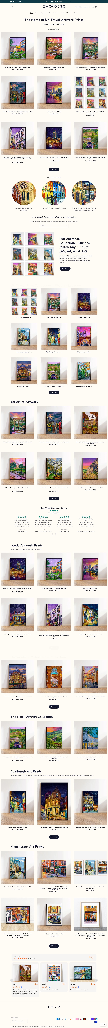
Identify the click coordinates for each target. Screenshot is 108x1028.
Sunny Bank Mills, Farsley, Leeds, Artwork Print (17, 67)
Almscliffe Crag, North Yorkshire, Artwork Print (90, 487)
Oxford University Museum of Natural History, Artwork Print (54, 696)
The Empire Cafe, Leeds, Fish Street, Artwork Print (17, 634)
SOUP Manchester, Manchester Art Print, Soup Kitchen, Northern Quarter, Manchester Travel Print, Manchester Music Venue (90, 935)
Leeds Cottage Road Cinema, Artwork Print (90, 634)
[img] (54, 510)
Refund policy (32, 1026)
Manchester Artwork (23, 352)
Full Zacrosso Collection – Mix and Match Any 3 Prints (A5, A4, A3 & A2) (75, 245)
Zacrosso (17, 1026)
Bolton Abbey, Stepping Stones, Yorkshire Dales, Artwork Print (17, 488)
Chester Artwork (83, 352)
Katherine (16, 984)
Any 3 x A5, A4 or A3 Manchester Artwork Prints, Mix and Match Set (90, 887)
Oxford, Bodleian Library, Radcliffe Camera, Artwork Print (17, 696)
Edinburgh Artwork (53, 352)
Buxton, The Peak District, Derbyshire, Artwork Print (90, 757)
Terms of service (41, 1026)
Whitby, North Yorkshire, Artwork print (54, 67)
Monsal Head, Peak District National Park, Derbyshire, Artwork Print (54, 757)
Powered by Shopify (23, 1026)
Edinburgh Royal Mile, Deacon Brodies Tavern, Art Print (90, 827)
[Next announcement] (71, 1)
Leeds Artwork (83, 317)
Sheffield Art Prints (83, 387)
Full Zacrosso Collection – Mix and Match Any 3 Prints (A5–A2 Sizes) (90, 112)
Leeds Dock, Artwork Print (54, 111)
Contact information (59, 1026)
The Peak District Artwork (53, 387)
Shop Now (65, 269)
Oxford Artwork (23, 387)
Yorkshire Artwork (53, 317)
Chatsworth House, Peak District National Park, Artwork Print (90, 158)
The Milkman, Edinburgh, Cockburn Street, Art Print (54, 827)
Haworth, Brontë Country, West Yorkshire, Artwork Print (17, 111)
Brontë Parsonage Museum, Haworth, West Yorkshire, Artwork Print (90, 442)
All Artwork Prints (23, 317)
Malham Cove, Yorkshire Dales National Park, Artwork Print (54, 488)
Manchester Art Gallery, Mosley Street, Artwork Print (18, 887)
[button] (12, 7)
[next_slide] (96, 980)
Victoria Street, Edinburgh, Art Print (17, 827)
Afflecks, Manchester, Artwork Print (54, 934)
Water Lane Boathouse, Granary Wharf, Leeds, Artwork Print (54, 158)
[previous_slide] (11, 980)
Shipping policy (49, 1026)
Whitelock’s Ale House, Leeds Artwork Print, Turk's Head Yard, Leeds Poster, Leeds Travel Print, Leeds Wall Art (17, 159)
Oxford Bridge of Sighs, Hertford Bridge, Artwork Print (90, 696)
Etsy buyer (73, 984)
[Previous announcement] (37, 1)
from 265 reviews (54, 513)
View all (54, 169)
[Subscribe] (66, 226)
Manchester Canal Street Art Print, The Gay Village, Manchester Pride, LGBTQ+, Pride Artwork (17, 934)
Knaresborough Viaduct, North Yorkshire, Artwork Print (90, 67)
